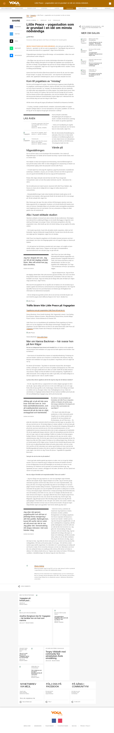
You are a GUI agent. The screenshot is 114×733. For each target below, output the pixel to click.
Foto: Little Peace (42, 337)
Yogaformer (49, 726)
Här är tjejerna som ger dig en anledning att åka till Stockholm (95, 75)
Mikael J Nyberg (39, 566)
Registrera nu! (27, 701)
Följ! (49, 701)
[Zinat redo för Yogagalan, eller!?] (27, 133)
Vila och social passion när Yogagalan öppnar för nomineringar (95, 64)
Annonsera (38, 726)
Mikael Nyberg (31, 20)
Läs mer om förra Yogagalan (55, 648)
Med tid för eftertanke (26, 595)
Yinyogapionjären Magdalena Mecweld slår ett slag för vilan (95, 54)
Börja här (27, 726)
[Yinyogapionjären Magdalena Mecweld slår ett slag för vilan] (84, 51)
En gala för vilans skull (94, 50)
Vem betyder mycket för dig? (95, 60)
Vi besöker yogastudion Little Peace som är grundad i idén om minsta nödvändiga (40, 125)
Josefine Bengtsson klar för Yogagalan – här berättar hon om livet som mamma (95, 44)
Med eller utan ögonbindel (93, 39)
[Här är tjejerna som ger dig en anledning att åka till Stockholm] (84, 72)
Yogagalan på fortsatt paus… (25, 599)
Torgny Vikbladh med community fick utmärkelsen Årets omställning (56, 654)
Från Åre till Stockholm (93, 70)
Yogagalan (33, 15)
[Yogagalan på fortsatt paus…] (52, 595)
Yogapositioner (62, 726)
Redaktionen (23, 604)
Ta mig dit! (77, 701)
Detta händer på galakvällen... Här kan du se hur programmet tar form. (93, 28)
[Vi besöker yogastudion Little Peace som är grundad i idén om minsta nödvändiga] (27, 124)
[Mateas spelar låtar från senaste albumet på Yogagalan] (27, 140)
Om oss (74, 726)
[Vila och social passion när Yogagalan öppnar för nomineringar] (84, 61)
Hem (27, 15)
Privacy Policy (85, 726)
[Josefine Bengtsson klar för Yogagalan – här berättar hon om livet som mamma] (84, 41)
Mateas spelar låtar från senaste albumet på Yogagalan (39, 141)
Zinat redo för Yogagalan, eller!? (39, 132)
